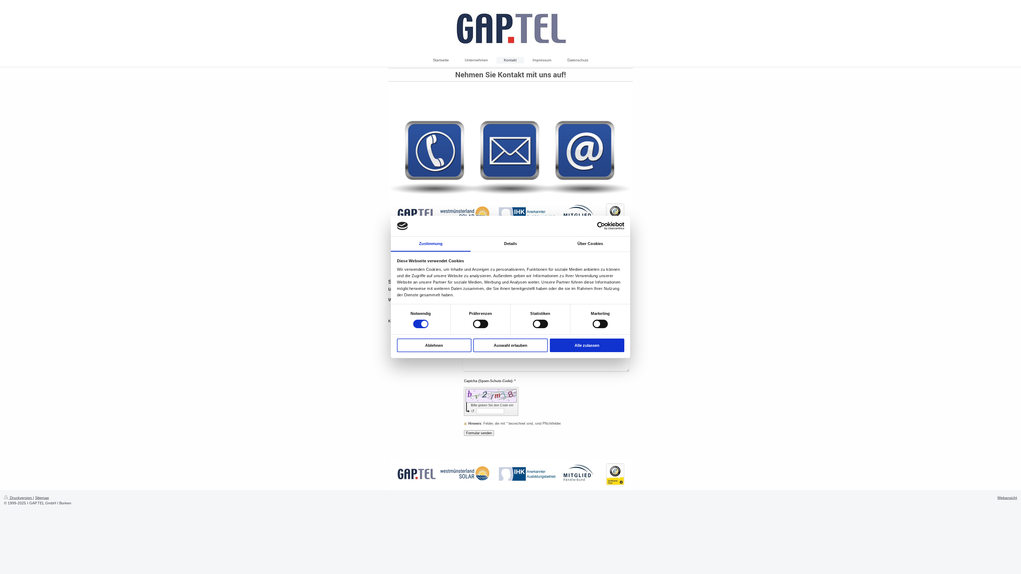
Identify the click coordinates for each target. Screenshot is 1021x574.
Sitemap (42, 498)
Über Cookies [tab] (590, 243)
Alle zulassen (587, 345)
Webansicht (1007, 498)
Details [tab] (510, 243)
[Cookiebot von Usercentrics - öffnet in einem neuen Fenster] (601, 226)
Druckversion (21, 498)
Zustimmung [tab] (431, 243)
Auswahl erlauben (510, 345)
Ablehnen (434, 345)
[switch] (480, 324)
